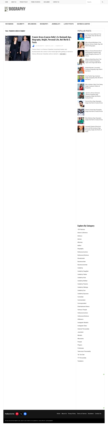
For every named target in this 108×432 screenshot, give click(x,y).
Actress (80, 236)
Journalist (56, 24)
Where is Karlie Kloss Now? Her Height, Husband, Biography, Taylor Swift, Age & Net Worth (93, 61)
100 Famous (9, 24)
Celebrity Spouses (83, 293)
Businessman (82, 261)
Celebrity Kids (82, 277)
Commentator (81, 300)
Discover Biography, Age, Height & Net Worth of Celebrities (23, 420)
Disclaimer (47, 2)
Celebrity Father (82, 274)
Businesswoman (82, 265)
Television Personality (84, 351)
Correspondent (82, 303)
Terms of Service (35, 2)
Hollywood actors (83, 313)
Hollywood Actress (83, 316)
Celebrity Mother (82, 281)
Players (80, 345)
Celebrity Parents (83, 284)
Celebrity (20, 24)
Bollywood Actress (83, 255)
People (80, 342)
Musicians (81, 338)
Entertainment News (83, 306)
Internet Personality (83, 329)
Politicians (81, 348)
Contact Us (56, 2)
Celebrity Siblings (83, 287)
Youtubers (80, 361)
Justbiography (39, 45)
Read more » (63, 54)
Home (6, 2)
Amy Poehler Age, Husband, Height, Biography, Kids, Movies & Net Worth (94, 77)
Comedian (80, 297)
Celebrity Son (81, 290)
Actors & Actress (83, 232)
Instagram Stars (82, 326)
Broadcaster (81, 258)
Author (79, 245)
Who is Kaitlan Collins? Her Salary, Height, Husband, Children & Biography (94, 86)
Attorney (80, 242)
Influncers (32, 24)
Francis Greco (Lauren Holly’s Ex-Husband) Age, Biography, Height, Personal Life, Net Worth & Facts (52, 39)
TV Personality (82, 358)
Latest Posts (69, 24)
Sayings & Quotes (83, 24)
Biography (44, 24)
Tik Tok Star (81, 354)
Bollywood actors (83, 252)
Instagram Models (83, 322)
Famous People (82, 309)
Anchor (80, 239)
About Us (13, 2)
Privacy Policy (24, 2)
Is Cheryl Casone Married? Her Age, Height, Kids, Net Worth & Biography (93, 35)
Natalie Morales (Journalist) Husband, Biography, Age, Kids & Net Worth (93, 69)
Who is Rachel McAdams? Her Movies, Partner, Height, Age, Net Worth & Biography (94, 44)
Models (80, 335)
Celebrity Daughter (83, 271)
